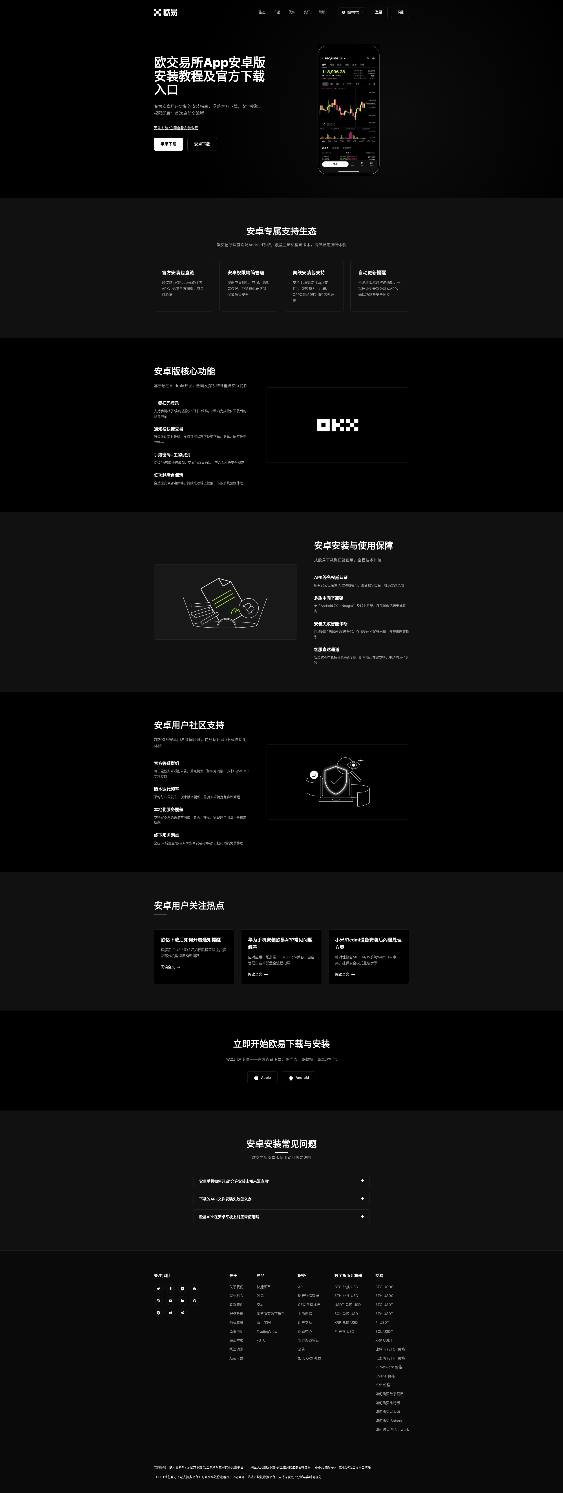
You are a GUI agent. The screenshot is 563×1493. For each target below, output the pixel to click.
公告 (301, 1349)
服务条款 (236, 1313)
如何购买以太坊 (387, 1411)
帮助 (321, 12)
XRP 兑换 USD (346, 1322)
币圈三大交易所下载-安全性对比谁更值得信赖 (279, 1467)
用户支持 (305, 1322)
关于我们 (236, 1287)
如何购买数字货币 (389, 1394)
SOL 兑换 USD (346, 1313)
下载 (400, 12)
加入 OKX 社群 (309, 1358)
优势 (292, 12)
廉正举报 (236, 1340)
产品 (277, 12)
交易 (260, 1304)
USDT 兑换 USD (348, 1304)
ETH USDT (384, 1313)
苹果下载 (168, 144)
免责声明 (236, 1331)
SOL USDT (384, 1331)
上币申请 (305, 1313)
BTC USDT (384, 1304)
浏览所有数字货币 (271, 1313)
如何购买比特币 (387, 1403)
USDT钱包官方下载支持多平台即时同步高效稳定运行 (192, 1477)
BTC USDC (384, 1287)
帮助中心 (305, 1331)
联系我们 (236, 1304)
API (300, 1287)
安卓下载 (202, 144)
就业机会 (236, 1295)
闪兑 (260, 1295)
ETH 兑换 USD (346, 1295)
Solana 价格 (385, 1376)
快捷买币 (264, 1287)
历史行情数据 (308, 1295)
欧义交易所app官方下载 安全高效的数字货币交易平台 (206, 1467)
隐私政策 (236, 1322)
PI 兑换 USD (344, 1331)
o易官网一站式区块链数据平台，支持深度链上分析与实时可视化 (278, 1477)
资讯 (307, 12)
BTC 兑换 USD (346, 1287)
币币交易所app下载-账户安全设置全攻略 (343, 1467)
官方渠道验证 (308, 1340)
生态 (262, 12)
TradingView (267, 1331)
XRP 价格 (382, 1385)
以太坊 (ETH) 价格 (390, 1358)
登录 (378, 12)
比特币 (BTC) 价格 (390, 1349)
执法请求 (236, 1349)
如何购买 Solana (388, 1420)
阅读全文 (168, 967)
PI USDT (382, 1322)
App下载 (236, 1358)
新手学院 (264, 1322)
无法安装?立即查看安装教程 (176, 128)
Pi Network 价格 (388, 1367)
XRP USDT (384, 1340)
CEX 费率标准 (309, 1304)
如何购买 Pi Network (392, 1429)
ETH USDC (384, 1295)
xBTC (261, 1340)
